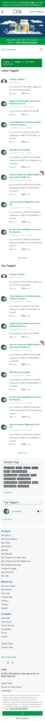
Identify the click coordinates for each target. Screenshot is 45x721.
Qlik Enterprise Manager (11, 565)
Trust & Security (8, 625)
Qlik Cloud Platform (9, 539)
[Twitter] (3, 662)
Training (4, 604)
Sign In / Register (37, 12)
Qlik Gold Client (7, 572)
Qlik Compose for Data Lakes (13, 557)
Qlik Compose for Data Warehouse (15, 561)
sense (35, 483)
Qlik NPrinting (15, 82)
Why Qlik (5, 576)
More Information (22, 718)
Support (4, 608)
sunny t (35, 468)
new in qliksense (23, 479)
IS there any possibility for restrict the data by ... (25, 230)
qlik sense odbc (10, 483)
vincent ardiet (23, 486)
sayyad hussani (24, 483)
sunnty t (27, 468)
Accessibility (6, 629)
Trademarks (6, 691)
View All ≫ (22, 258)
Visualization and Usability (20, 128)
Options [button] (41, 49)
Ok (22, 713)
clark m (19, 468)
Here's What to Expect (26, 42)
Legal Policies (7, 683)
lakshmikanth (24, 475)
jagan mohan (9, 468)
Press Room (6, 622)
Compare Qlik (6, 597)
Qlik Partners (6, 589)
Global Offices (7, 643)
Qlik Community (21, 26)
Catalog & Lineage (8, 568)
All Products (6, 535)
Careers (4, 636)
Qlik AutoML (6, 546)
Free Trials (5, 593)
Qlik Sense (5, 543)
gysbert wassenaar (19, 472)
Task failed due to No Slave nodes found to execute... (25, 123)
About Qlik (5, 618)
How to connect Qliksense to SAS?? (24, 203)
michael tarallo (9, 479)
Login (32, 2)
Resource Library (8, 586)
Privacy (4, 633)
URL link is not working (19, 150)
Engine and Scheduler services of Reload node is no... (24, 102)
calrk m (7, 472)
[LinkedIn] (8, 662)
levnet (33, 475)
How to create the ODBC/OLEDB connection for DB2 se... (25, 175)
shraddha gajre (10, 486)
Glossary (5, 601)
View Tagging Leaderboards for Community (22, 501)
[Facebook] (13, 662)
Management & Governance (21, 107)
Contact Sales (7, 647)
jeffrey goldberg (10, 475)
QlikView (4, 550)
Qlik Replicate (6, 554)
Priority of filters (17, 79)
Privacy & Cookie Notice (11, 687)
